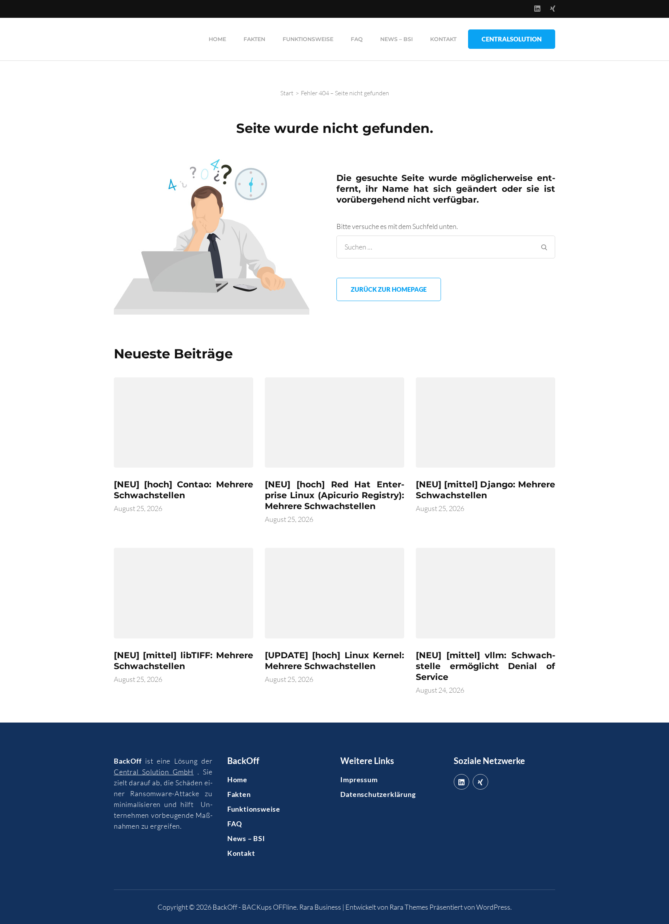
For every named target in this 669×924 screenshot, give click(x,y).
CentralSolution (512, 39)
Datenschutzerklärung (377, 794)
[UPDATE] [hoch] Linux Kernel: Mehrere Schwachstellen (334, 660)
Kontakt (443, 39)
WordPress (493, 907)
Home (217, 39)
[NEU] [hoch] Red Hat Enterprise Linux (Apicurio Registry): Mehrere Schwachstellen (334, 495)
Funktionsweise (308, 39)
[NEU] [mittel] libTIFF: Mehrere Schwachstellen (183, 660)
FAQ (357, 39)
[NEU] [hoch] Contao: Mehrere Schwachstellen (183, 490)
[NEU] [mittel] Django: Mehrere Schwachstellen (485, 490)
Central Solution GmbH (154, 771)
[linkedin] (461, 782)
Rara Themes (408, 907)
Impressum (358, 779)
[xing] (480, 782)
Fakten (254, 39)
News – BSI (396, 39)
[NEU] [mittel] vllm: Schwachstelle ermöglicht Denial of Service (485, 666)
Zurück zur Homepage (389, 289)
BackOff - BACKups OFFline (255, 907)
